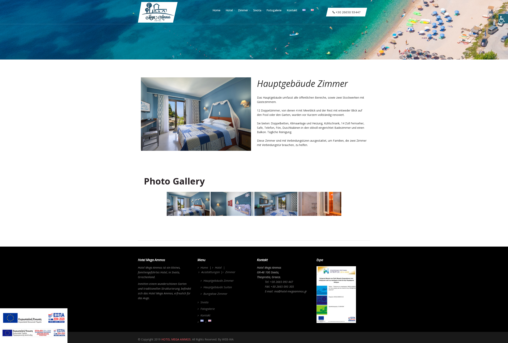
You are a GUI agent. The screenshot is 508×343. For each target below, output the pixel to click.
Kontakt (292, 10)
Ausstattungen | (211, 272)
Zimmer (243, 10)
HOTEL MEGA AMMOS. (176, 339)
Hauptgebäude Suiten (217, 287)
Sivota (257, 10)
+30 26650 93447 (348, 12)
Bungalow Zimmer (215, 294)
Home (216, 10)
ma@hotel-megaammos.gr (290, 291)
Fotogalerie (274, 10)
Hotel (229, 10)
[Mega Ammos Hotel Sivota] (158, 2)
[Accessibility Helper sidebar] (503, 18)
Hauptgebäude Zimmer (218, 280)
